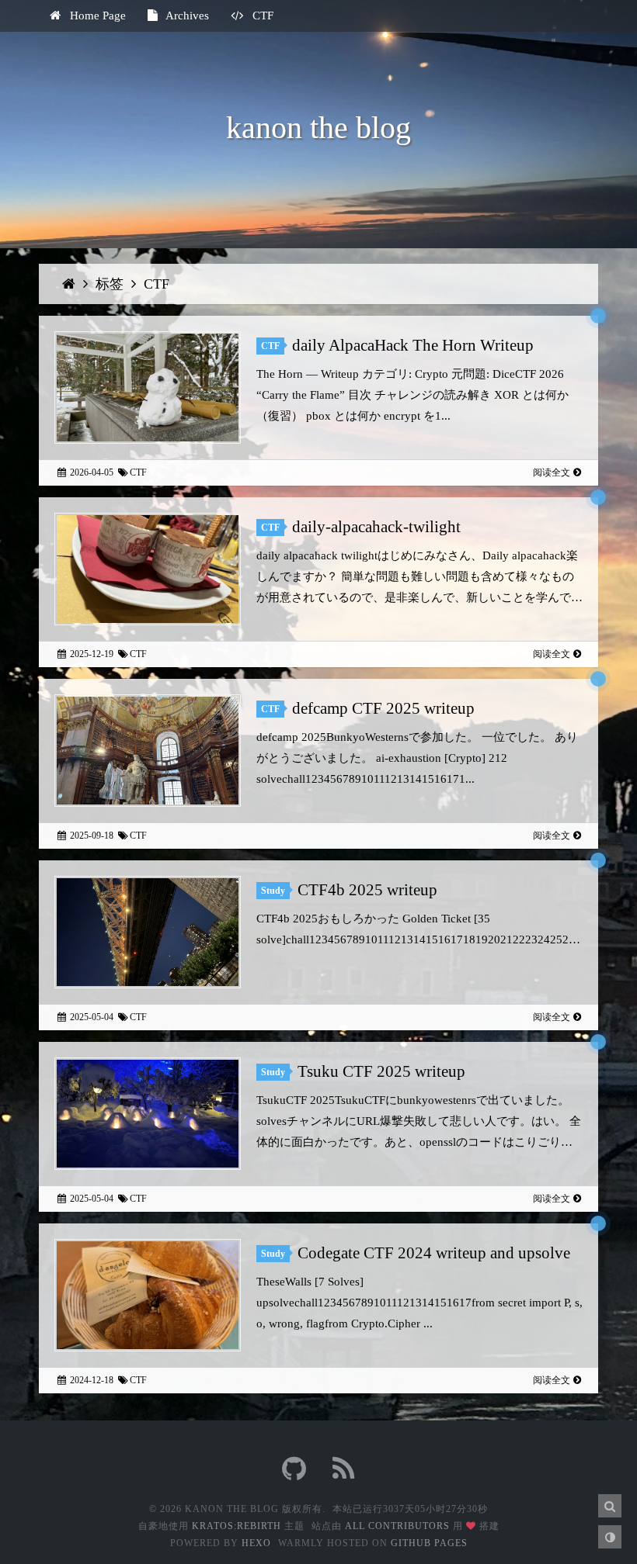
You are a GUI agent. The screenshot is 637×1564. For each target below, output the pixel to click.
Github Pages (429, 1543)
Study (273, 890)
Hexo (256, 1543)
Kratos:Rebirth (236, 1526)
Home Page (96, 15)
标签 (111, 284)
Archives (186, 15)
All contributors (397, 1526)
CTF (156, 284)
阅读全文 (551, 472)
